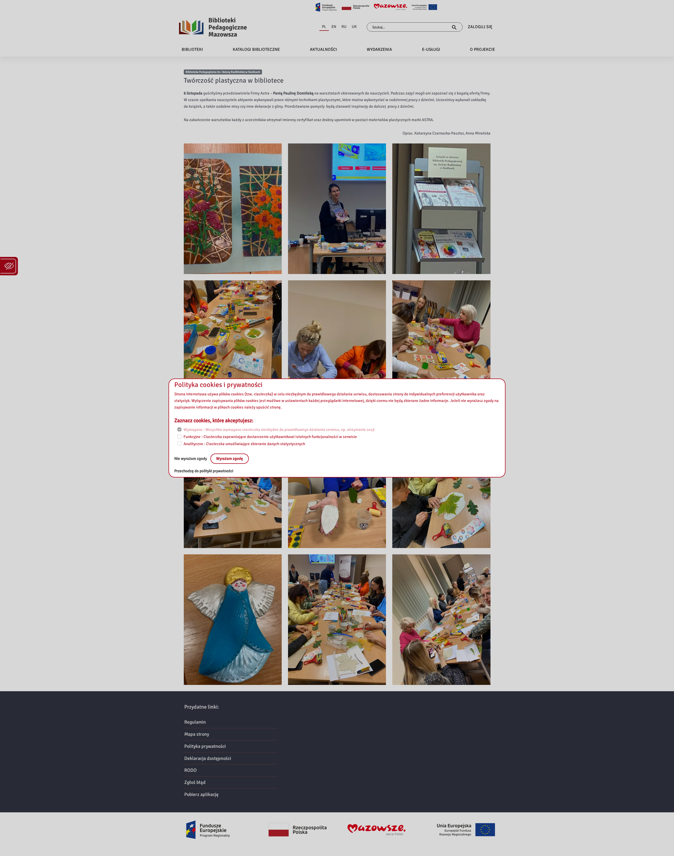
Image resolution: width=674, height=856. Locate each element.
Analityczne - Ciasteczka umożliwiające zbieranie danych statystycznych (244, 443)
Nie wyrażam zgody (191, 458)
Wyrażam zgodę (229, 458)
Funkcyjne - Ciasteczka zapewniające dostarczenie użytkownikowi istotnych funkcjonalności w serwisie (270, 436)
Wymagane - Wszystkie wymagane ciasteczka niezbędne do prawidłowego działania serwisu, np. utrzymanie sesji (279, 429)
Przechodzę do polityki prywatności (203, 471)
